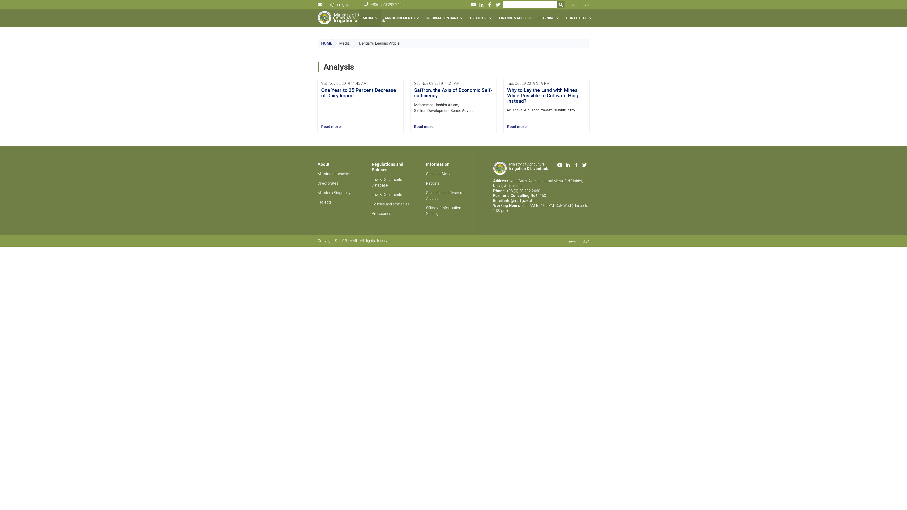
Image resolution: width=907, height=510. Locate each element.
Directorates (328, 183)
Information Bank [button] (442, 18)
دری (586, 5)
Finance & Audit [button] (513, 18)
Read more (331, 126)
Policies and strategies (390, 204)
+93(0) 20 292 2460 (387, 4)
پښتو (575, 5)
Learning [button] (547, 18)
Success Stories (439, 174)
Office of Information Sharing (443, 211)
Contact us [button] (576, 18)
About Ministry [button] (337, 18)
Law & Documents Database (387, 182)
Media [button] (368, 18)
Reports (432, 183)
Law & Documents (387, 194)
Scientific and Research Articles (445, 196)
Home (326, 43)
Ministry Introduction (334, 174)
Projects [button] (479, 18)
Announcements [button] (400, 18)
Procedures (381, 213)
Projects (325, 202)
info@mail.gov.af (339, 4)
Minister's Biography (334, 193)
